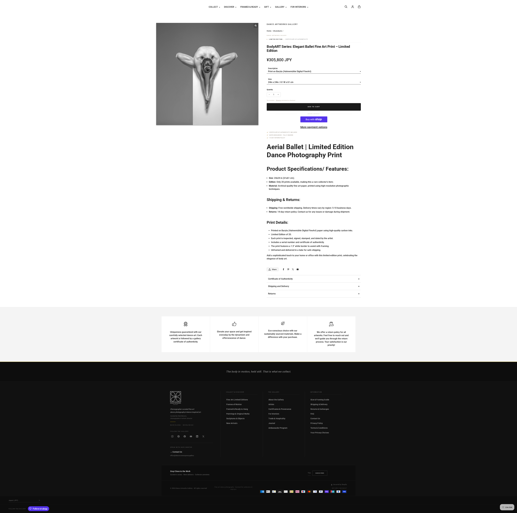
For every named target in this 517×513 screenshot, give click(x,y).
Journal (271, 423)
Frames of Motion (234, 404)
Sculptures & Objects (235, 418)
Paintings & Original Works (238, 414)
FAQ (312, 414)
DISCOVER (229, 7)
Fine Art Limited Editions (237, 400)
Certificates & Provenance (279, 409)
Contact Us (315, 418)
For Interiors (273, 414)
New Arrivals (231, 423)
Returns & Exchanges (319, 409)
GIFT (266, 7)
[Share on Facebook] (283, 269)
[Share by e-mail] (297, 269)
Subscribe (319, 473)
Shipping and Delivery (278, 286)
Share (274, 269)
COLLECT (213, 7)
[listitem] (172, 436)
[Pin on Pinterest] (288, 269)
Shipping (278, 100)
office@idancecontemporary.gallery (182, 455)
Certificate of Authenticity (280, 279)
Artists (271, 404)
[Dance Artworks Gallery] (191, 398)
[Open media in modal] (256, 26)
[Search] (346, 6)
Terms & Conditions (319, 428)
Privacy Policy (316, 423)
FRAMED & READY (249, 7)
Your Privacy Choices (319, 433)
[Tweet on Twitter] (293, 269)
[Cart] (359, 6)
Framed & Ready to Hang (237, 409)
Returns (272, 293)
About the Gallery (276, 400)
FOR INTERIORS (299, 7)
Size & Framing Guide (319, 400)
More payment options (313, 127)
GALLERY (280, 7)
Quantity (270, 90)
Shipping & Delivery (318, 404)
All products (277, 31)
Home (269, 31)
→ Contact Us (176, 452)
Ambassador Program (277, 428)
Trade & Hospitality (276, 418)
